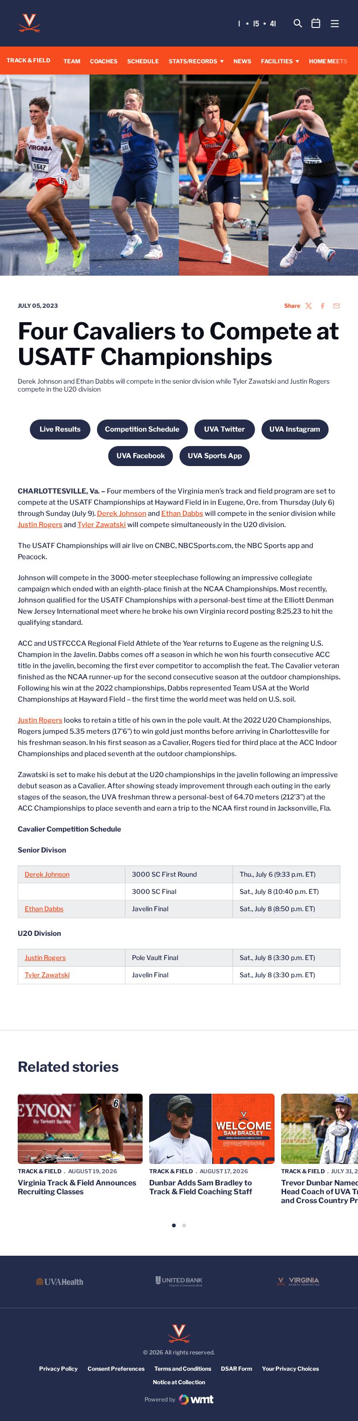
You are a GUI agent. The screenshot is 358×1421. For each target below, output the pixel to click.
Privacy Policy (58, 1368)
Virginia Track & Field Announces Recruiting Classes (77, 1187)
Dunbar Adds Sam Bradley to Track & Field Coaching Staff (200, 1187)
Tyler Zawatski (101, 525)
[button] (174, 1225)
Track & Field (40, 1171)
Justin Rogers (40, 525)
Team (71, 61)
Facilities (277, 61)
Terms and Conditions (182, 1368)
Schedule (143, 61)
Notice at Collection (179, 1382)
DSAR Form (236, 1368)
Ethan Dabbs (182, 513)
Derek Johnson (121, 513)
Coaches (103, 61)
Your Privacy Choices (290, 1368)
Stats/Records (193, 61)
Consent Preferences (116, 1368)
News (242, 61)
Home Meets (328, 61)
